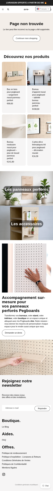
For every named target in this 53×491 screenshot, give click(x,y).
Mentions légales (9, 468)
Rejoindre (42, 408)
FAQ (4, 440)
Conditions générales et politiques (26, 485)
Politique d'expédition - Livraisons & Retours (21, 457)
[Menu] (3, 9)
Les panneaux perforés (26, 189)
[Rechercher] (8, 9)
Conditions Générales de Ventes (16, 460)
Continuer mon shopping (26, 38)
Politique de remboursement (14, 453)
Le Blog (5, 427)
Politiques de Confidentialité (14, 464)
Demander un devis (13, 333)
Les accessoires (26, 224)
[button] (43, 9)
